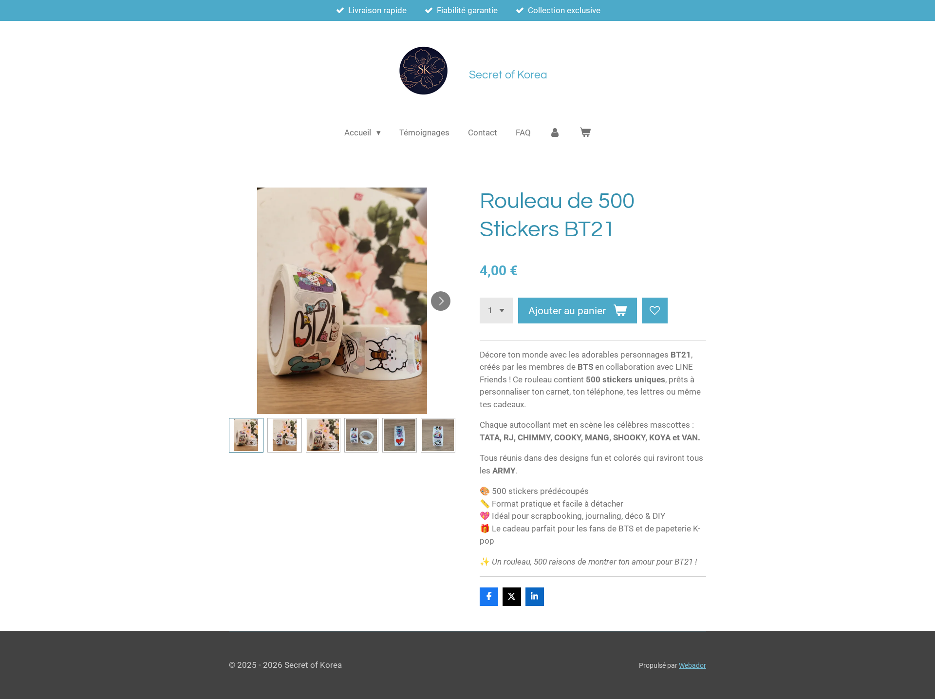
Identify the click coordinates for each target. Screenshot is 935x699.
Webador (692, 665)
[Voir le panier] (585, 133)
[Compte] (555, 133)
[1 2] (496, 310)
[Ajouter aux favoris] (655, 310)
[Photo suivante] (440, 301)
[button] (246, 435)
